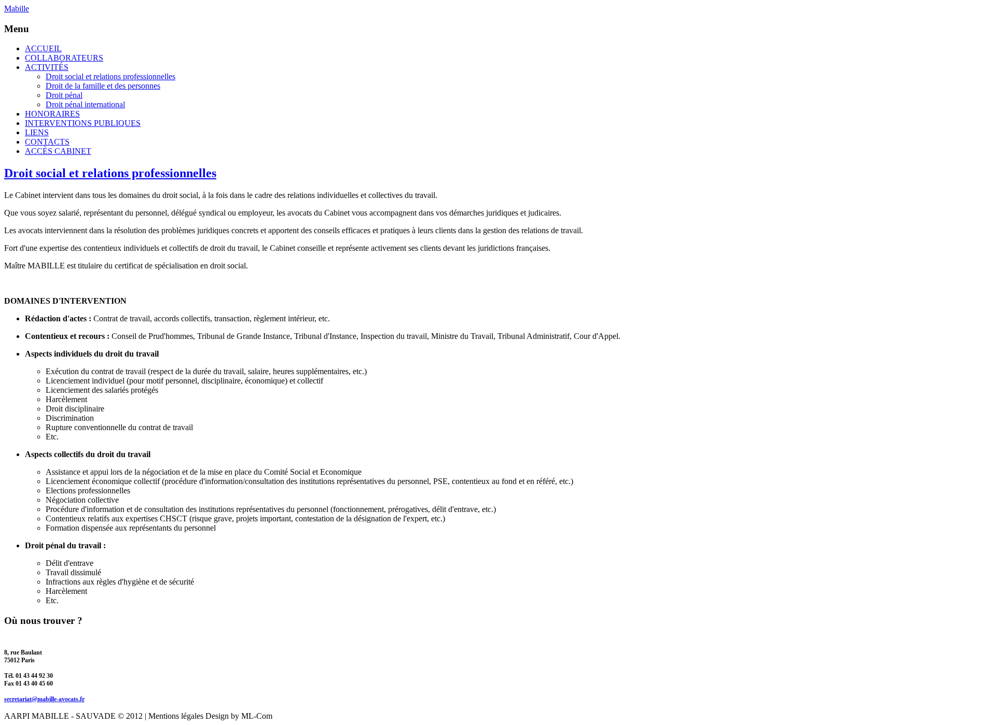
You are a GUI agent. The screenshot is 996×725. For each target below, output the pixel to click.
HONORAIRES (52, 113)
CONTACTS (47, 141)
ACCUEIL (43, 48)
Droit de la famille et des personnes (103, 85)
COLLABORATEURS (64, 57)
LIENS (37, 132)
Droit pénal (64, 95)
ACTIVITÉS (46, 67)
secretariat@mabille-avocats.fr (44, 699)
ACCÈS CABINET (58, 151)
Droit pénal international (85, 104)
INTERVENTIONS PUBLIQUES (83, 123)
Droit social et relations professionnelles (110, 76)
